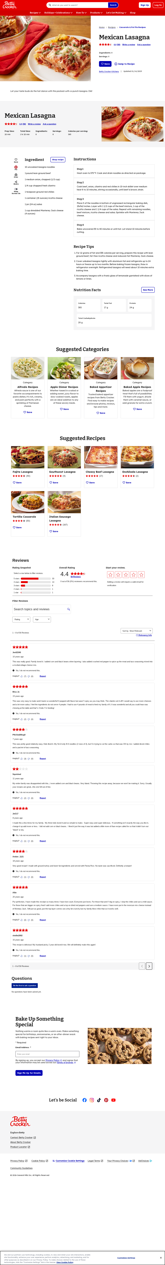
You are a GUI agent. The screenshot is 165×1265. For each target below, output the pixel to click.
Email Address (23, 1047)
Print (16, 177)
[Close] (161, 1258)
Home (102, 27)
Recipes (112, 27)
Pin (16, 169)
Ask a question (144, 44)
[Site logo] (21, 1122)
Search (113, 5)
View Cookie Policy (64, 1262)
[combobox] (79, 5)
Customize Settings (126, 1258)
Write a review (128, 44)
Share (16, 184)
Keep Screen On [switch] (16, 192)
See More (148, 290)
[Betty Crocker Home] (10, 5)
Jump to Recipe (126, 64)
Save (107, 64)
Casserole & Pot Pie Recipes (132, 27)
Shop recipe (58, 159)
